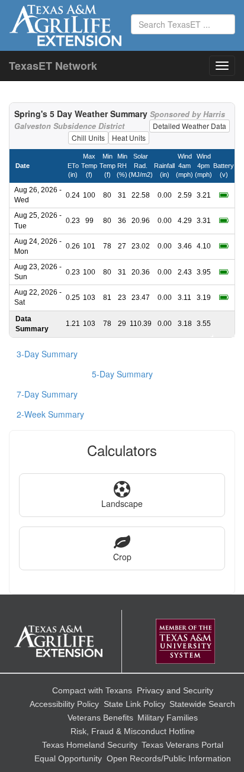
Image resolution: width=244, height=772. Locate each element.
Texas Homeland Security (89, 745)
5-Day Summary (122, 374)
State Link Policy (134, 704)
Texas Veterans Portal (182, 745)
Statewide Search (202, 704)
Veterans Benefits (100, 717)
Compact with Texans (92, 690)
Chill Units (88, 138)
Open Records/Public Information (169, 758)
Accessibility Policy (64, 704)
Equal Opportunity (68, 758)
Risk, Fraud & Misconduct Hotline (132, 731)
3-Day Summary (47, 354)
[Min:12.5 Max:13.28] (223, 272)
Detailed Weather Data (189, 126)
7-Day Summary (47, 394)
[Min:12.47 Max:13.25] (223, 195)
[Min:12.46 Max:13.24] (223, 246)
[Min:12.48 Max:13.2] (223, 221)
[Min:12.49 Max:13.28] (223, 297)
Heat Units (129, 138)
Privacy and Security (175, 690)
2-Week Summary (50, 414)
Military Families (167, 717)
